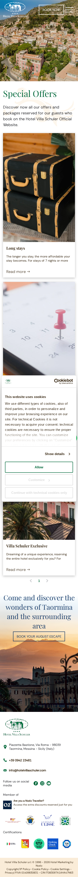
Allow (39, 467)
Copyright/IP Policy (18, 869)
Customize (36, 480)
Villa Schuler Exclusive (26, 546)
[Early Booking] (39, 336)
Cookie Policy (40, 869)
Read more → (18, 271)
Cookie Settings (60, 869)
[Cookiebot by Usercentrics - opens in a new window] (55, 381)
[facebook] (36, 784)
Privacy (9, 872)
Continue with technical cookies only (39, 492)
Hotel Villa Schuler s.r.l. (18, 862)
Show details (55, 454)
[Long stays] (39, 187)
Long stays (15, 248)
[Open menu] (69, 9)
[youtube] (49, 784)
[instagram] (42, 784)
